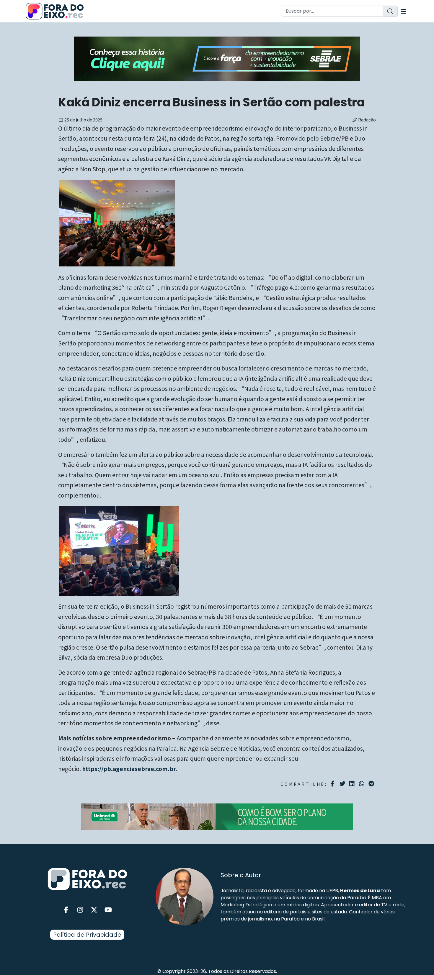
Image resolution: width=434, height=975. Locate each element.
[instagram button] (80, 910)
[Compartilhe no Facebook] (333, 784)
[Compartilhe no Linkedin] (352, 784)
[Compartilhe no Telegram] (372, 784)
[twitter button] (94, 910)
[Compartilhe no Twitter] (343, 784)
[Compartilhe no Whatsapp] (362, 783)
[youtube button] (108, 910)
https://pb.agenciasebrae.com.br (129, 769)
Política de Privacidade (87, 934)
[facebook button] (66, 910)
